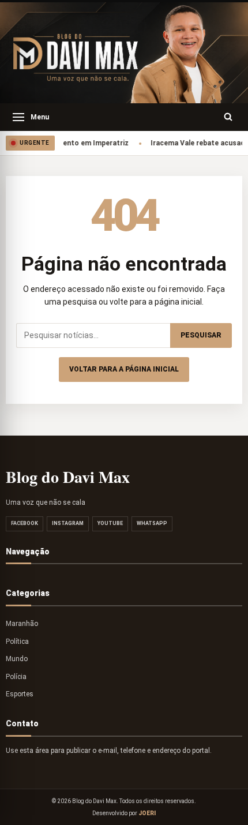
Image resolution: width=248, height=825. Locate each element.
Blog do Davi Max (68, 477)
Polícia (16, 677)
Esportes (19, 694)
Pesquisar (201, 335)
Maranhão (22, 624)
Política (17, 642)
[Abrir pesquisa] (228, 117)
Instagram (68, 523)
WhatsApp (152, 523)
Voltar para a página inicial (124, 369)
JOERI (147, 813)
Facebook (24, 523)
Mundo (17, 659)
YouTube (110, 523)
